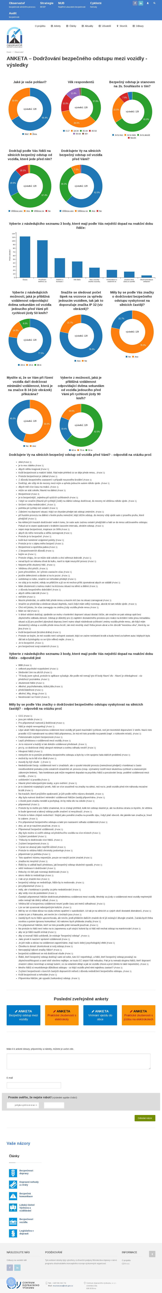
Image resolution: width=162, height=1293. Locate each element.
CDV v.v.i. (126, 1264)
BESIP (46, 5)
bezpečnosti (14, 15)
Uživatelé (106, 26)
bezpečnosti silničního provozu (22, 5)
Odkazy (139, 26)
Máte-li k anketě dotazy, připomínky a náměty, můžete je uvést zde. (40, 1049)
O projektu (40, 26)
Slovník (123, 26)
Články (72, 26)
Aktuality (88, 26)
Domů (9, 52)
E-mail (10, 1077)
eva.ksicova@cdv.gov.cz (63, 1286)
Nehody (96, 5)
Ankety (57, 26)
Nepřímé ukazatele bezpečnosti (71, 5)
